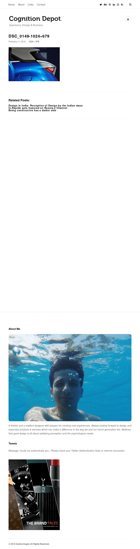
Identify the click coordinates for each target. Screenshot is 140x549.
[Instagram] (118, 4)
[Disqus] (70, 165)
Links (30, 4)
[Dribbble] (110, 4)
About (21, 4)
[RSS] (122, 4)
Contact (41, 4)
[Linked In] (114, 4)
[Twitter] (101, 4)
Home (11, 4)
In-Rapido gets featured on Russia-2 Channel (38, 108)
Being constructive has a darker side (32, 110)
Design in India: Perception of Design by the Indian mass (46, 105)
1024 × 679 (34, 41)
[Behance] (105, 4)
